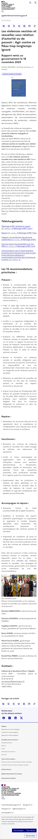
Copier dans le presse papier (35, 26)
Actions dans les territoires (8, 778)
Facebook (9, 26)
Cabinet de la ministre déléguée (9, 732)
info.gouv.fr (5, 809)
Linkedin (4, 26)
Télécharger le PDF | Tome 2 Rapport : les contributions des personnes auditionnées (19, 236)
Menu (35, 2)
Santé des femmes (6, 769)
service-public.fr (6, 813)
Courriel (29, 26)
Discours (3, 746)
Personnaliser (30, 836)
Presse (3, 748)
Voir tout (3, 754)
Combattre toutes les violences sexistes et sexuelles (14, 765)
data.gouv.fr (27, 805)
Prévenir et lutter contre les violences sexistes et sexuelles (16, 762)
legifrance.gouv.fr (18, 809)
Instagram (9, 718)
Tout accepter (18, 830)
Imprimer (24, 26)
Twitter (14, 26)
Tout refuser (30, 830)
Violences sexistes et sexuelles (12, 74)
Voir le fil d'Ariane (6, 20)
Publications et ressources (8, 751)
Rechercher (30, 2)
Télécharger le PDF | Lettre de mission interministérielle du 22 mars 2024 (18, 242)
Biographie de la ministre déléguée (10, 729)
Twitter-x (21, 718)
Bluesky (19, 26)
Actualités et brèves (6, 743)
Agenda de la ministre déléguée (9, 735)
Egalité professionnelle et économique (11, 774)
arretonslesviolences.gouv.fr (10, 805)
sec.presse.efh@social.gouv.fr (13, 681)
